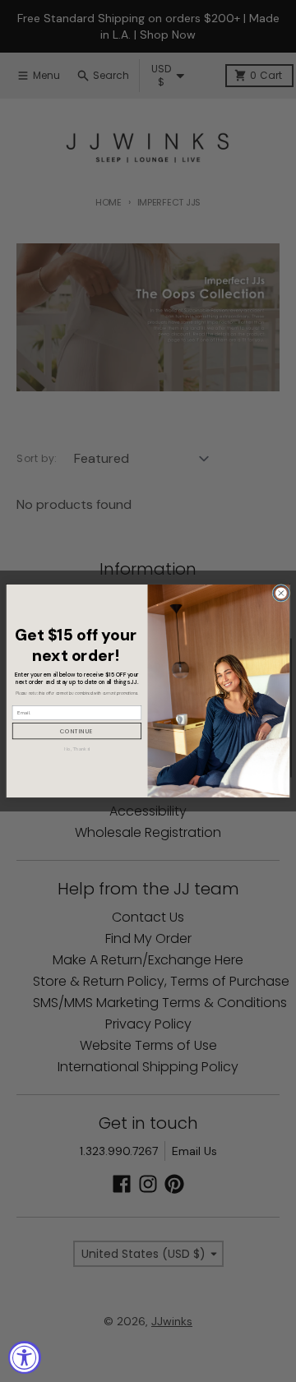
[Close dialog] (281, 593)
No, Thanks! (77, 749)
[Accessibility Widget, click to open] (24, 1357)
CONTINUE (77, 731)
